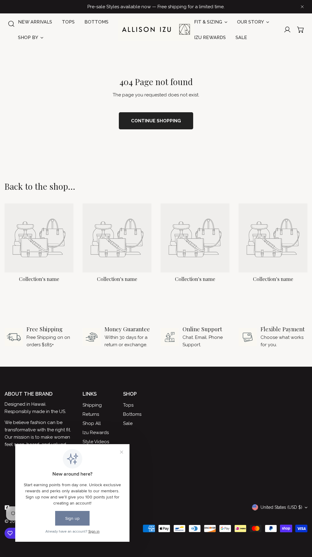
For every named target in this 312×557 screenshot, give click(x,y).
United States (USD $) (281, 507)
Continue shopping (156, 121)
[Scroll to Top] (301, 525)
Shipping (92, 405)
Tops (128, 405)
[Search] (11, 24)
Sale (128, 423)
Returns (91, 414)
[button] (300, 29)
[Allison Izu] (156, 30)
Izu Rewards (96, 432)
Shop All (92, 423)
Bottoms (132, 414)
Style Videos (96, 441)
